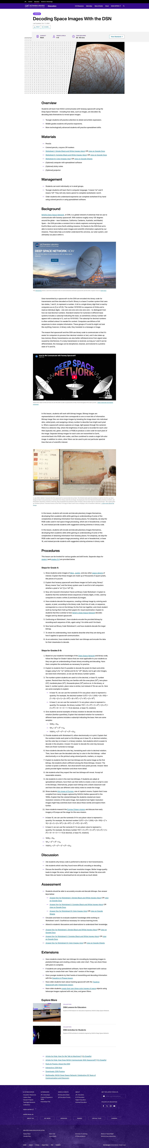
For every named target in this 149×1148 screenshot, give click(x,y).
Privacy (37, 1145)
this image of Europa (65, 791)
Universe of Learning (81, 1134)
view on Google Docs (97, 151)
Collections (26, 1105)
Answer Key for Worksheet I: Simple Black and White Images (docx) (75, 898)
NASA (24, 1145)
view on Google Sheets (83, 159)
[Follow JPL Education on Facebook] (103, 1106)
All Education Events (64, 1097)
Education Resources (29, 1095)
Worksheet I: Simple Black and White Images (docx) (65, 151)
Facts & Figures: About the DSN (58, 1064)
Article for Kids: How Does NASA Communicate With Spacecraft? (71, 1060)
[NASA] (26, 6)
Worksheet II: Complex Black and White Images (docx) (66, 155)
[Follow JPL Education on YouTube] (114, 1106)
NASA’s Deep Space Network (53, 215)
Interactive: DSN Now (54, 1067)
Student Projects (28, 1100)
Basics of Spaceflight (107, 1134)
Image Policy (45, 1145)
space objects (97, 573)
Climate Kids (27, 1136)
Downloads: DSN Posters (55, 1071)
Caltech (31, 1145)
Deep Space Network (86, 655)
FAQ (52, 1145)
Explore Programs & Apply (47, 1098)
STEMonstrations (80, 1136)
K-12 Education (79, 1097)
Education (52, 6)
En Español (87, 1056)
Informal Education (81, 1102)
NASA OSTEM (115, 6)
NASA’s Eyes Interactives (108, 1136)
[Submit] (104, 1096)
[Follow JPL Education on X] (107, 1106)
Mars (72, 573)
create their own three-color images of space (78, 988)
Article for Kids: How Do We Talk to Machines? (63, 1056)
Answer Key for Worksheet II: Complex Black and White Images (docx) (76, 904)
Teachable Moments (29, 1102)
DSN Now (103, 290)
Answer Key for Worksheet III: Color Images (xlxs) (68, 911)
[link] (74, 66)
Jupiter (77, 573)
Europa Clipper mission (76, 809)
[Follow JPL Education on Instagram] (111, 1106)
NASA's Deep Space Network (83, 613)
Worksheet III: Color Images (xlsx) (58, 159)
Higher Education (80, 1100)
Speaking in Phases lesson (62, 978)
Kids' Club (52, 1134)
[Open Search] (124, 6)
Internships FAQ (45, 1102)
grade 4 (44, 559)
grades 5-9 (55, 559)
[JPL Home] (37, 6)
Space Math (52, 1136)
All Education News (63, 1095)
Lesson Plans (27, 1097)
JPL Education (79, 1095)
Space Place (26, 1134)
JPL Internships (45, 1095)
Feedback (58, 1145)
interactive (39, 290)
